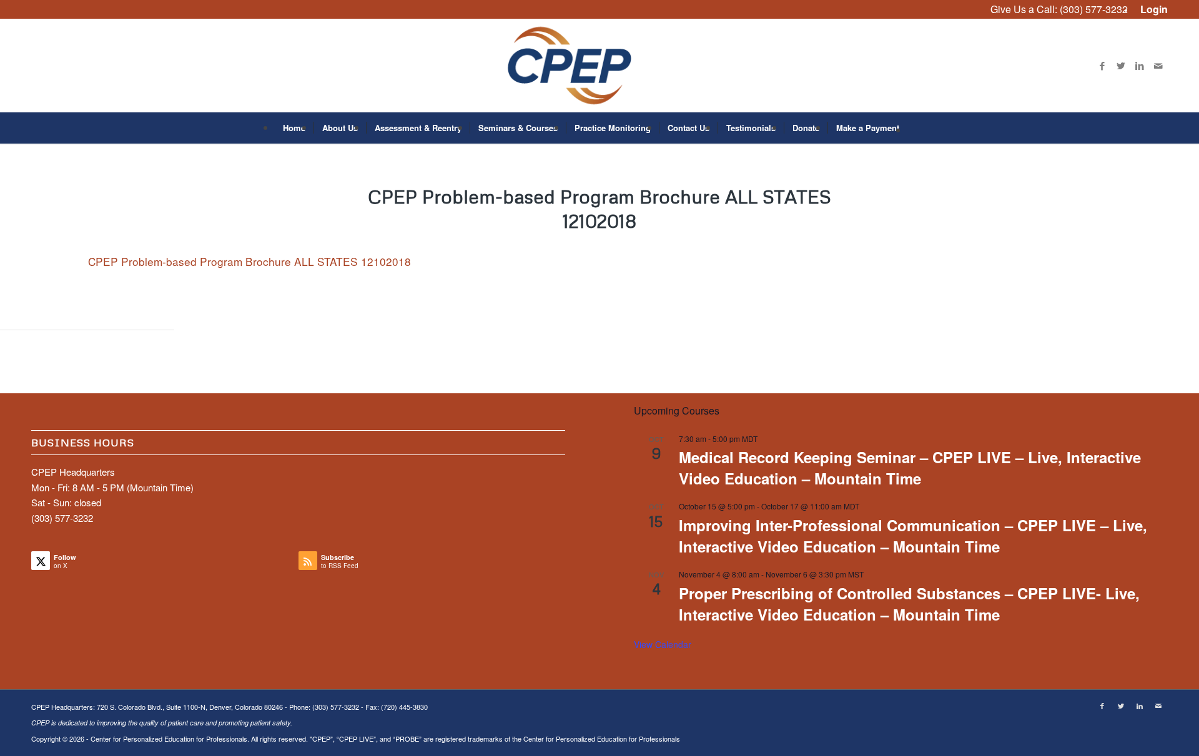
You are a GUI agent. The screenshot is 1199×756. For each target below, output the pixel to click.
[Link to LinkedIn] (1139, 65)
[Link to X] (1121, 65)
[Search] (915, 128)
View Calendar (662, 644)
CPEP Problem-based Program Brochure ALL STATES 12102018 (249, 261)
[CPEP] (600, 65)
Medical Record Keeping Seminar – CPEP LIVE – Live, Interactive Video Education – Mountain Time (910, 467)
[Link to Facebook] (1102, 65)
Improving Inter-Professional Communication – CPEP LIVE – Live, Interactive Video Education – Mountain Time (913, 535)
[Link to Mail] (1158, 65)
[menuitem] (1151, 9)
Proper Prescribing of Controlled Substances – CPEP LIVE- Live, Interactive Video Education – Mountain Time (909, 603)
